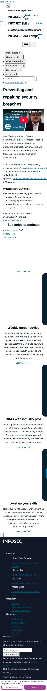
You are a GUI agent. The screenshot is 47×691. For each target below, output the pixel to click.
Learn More (30, 271)
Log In (28, 15)
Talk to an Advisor (16, 82)
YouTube (9, 237)
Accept (35, 687)
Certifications (15, 65)
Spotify (9, 233)
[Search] (35, 78)
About (11, 74)
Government (14, 57)
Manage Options (12, 687)
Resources (13, 70)
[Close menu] (33, 44)
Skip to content (7, 1)
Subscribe (11, 654)
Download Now (23, 220)
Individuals (13, 52)
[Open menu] (25, 44)
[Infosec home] (11, 44)
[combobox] (19, 78)
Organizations (15, 61)
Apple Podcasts (13, 230)
